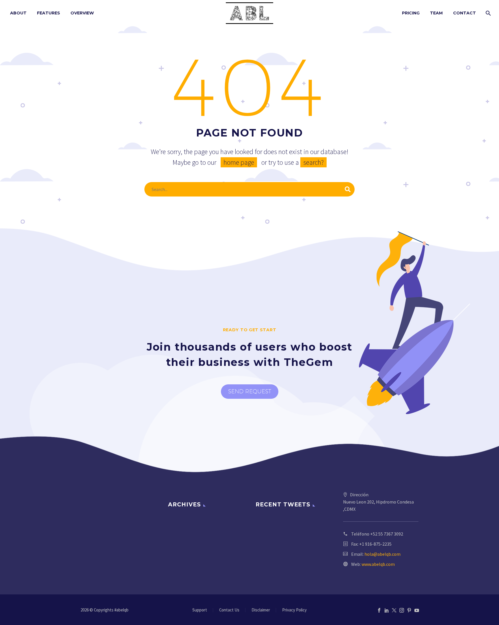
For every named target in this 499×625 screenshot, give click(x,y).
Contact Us (229, 610)
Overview (82, 13)
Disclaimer (261, 610)
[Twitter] (394, 610)
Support (199, 610)
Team (436, 13)
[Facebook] (379, 610)
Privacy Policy (294, 610)
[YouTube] (416, 610)
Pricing (411, 13)
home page (239, 162)
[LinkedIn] (386, 610)
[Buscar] (487, 13)
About (18, 13)
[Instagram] (401, 610)
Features (48, 13)
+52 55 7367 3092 (386, 534)
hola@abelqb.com (382, 554)
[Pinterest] (409, 610)
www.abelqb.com (378, 564)
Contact (464, 13)
